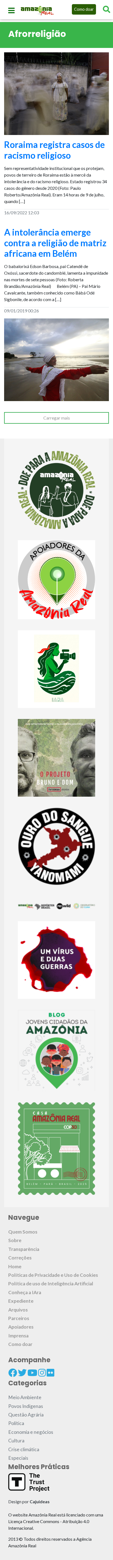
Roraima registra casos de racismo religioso (54, 149)
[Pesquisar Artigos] (106, 9)
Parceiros (18, 1318)
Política (16, 1423)
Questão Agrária (26, 1415)
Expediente (20, 1301)
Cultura (16, 1440)
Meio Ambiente (24, 1397)
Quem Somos (22, 1232)
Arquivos (18, 1310)
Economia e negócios (30, 1432)
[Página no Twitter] (22, 1372)
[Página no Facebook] (12, 1372)
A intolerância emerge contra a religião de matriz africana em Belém (55, 243)
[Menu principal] (11, 10)
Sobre (14, 1240)
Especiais (18, 1458)
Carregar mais (56, 417)
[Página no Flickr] (50, 1372)
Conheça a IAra (24, 1292)
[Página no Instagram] (42, 1372)
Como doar (84, 9)
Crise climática (23, 1449)
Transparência (23, 1249)
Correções (20, 1258)
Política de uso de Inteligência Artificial (50, 1283)
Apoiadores (20, 1327)
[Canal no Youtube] (32, 1372)
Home (14, 1266)
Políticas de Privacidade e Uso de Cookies (53, 1275)
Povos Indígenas (25, 1406)
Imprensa (18, 1336)
